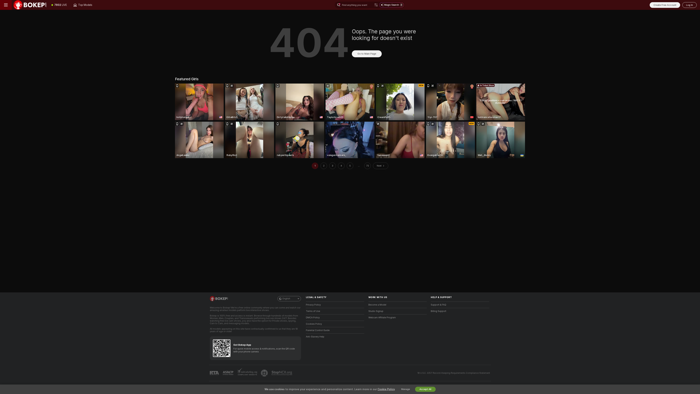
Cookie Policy (386, 389)
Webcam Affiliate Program (382, 317)
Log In (689, 5)
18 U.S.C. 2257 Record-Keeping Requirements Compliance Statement (453, 373)
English (286, 298)
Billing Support (438, 311)
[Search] (376, 4)
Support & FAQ (438, 305)
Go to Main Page (366, 53)
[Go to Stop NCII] (282, 373)
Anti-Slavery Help (315, 336)
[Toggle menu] (6, 5)
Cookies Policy (314, 324)
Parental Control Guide (318, 330)
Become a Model (377, 305)
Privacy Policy (313, 305)
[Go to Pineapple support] (265, 373)
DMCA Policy (313, 317)
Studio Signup (375, 311)
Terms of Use (313, 311)
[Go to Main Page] (30, 5)
